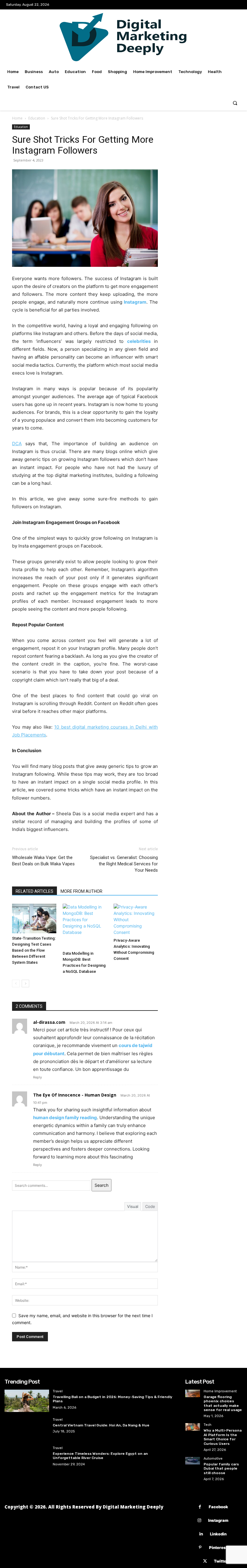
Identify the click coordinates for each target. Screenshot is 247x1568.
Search (101, 1185)
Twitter (221, 1561)
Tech (207, 1425)
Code (150, 1206)
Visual (132, 1206)
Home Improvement (220, 1391)
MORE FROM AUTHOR (81, 891)
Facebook (218, 1506)
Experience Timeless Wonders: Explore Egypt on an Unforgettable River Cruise (100, 1455)
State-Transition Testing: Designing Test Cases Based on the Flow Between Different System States (34, 950)
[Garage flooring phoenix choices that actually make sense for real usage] (192, 1393)
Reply (37, 1077)
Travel (58, 1391)
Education (36, 118)
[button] (235, 102)
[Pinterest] (200, 1547)
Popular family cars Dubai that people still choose (221, 1468)
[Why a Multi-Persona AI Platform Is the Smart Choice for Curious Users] (192, 1427)
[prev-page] (16, 983)
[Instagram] (199, 1520)
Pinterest (218, 1547)
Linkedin (218, 1533)
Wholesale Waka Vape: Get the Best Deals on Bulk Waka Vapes (43, 861)
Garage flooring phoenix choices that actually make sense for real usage (223, 1403)
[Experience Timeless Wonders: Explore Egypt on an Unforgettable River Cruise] (27, 1457)
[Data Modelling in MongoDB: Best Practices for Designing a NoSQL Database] (85, 926)
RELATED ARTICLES (34, 891)
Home (17, 118)
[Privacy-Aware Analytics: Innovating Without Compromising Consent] (136, 919)
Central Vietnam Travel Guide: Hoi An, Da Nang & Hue (101, 1425)
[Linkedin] (201, 1534)
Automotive (213, 1459)
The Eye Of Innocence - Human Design (74, 1095)
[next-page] (25, 983)
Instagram (218, 1520)
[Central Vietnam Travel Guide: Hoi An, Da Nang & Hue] (27, 1429)
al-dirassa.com (49, 1022)
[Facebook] (200, 1507)
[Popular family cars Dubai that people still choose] (192, 1460)
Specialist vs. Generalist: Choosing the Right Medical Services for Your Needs (124, 864)
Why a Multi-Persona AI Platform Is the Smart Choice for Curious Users (223, 1436)
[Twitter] (205, 1561)
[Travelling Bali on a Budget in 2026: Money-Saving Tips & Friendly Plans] (27, 1401)
